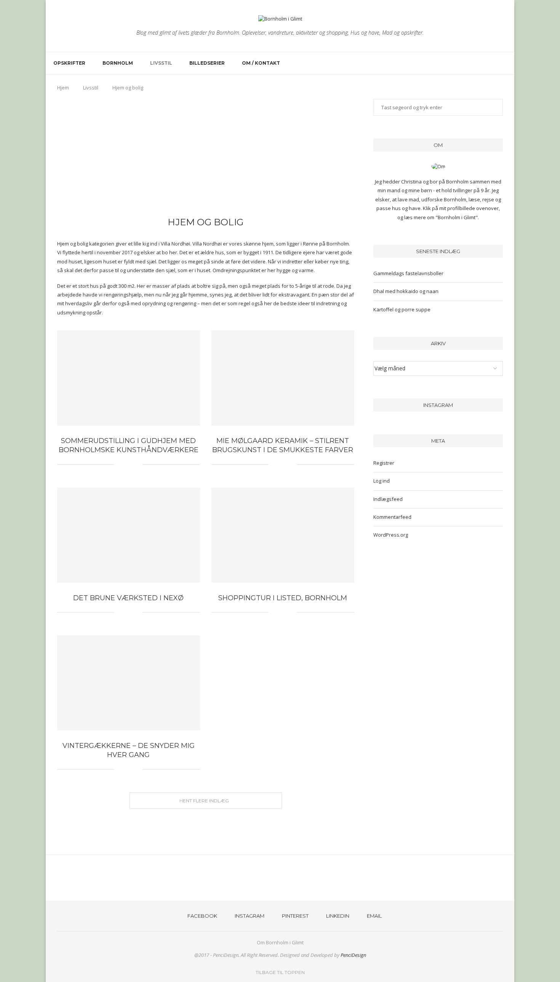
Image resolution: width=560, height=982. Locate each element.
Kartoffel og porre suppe (401, 309)
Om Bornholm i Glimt (280, 942)
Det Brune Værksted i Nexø (128, 598)
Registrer (383, 462)
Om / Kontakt (261, 63)
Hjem (63, 87)
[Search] (503, 63)
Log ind (381, 480)
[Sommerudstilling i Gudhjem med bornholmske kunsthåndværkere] (128, 378)
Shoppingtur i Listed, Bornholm (282, 598)
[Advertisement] (205, 156)
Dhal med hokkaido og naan (405, 291)
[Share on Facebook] (125, 464)
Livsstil (161, 63)
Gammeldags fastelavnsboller (408, 273)
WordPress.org (390, 534)
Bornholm (117, 63)
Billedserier (207, 63)
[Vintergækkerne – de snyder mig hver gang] (128, 682)
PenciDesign (353, 955)
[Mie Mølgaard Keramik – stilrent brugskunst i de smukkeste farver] (282, 378)
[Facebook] (477, 63)
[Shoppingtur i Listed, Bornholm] (282, 535)
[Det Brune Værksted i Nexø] (128, 535)
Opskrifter (69, 63)
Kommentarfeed (392, 516)
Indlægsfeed (388, 499)
